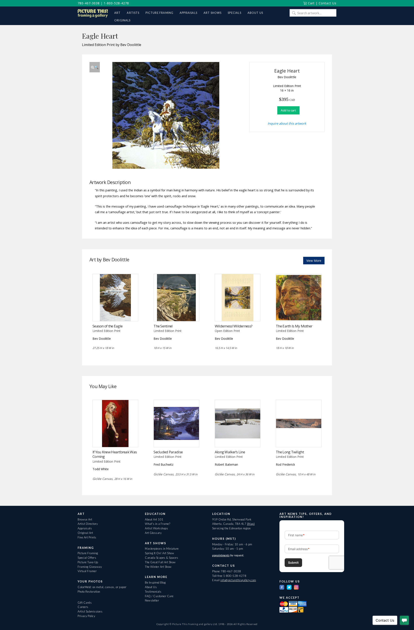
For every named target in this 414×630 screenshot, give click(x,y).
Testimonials (153, 591)
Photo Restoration (89, 591)
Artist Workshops (156, 528)
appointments (220, 555)
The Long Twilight (290, 451)
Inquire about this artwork (287, 123)
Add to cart (288, 110)
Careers (83, 607)
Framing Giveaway (90, 566)
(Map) (251, 523)
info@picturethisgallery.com (238, 580)
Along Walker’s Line (230, 451)
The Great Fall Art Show (160, 562)
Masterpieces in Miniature (162, 548)
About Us (151, 587)
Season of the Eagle (107, 326)
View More (313, 261)
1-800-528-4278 (116, 3)
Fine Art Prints (87, 537)
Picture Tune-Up (88, 562)
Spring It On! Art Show (159, 553)
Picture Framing (88, 553)
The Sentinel (163, 326)
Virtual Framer (87, 571)
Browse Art (85, 519)
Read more (115, 312)
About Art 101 (154, 519)
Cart (311, 3)
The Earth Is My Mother (294, 326)
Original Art (85, 533)
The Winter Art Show (158, 566)
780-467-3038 (89, 3)
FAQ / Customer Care (159, 596)
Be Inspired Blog (155, 582)
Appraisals (85, 528)
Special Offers (87, 557)
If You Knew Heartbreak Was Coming (115, 454)
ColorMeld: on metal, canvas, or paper (102, 587)
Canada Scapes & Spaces (161, 557)
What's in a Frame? (157, 523)
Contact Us (327, 3)
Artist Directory (88, 523)
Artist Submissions (90, 611)
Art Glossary (153, 533)
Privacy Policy (86, 616)
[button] (94, 67)
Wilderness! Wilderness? (233, 326)
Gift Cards (85, 602)
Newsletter (152, 600)
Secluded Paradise (168, 451)
